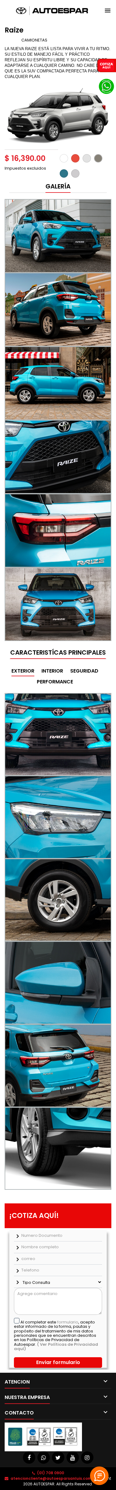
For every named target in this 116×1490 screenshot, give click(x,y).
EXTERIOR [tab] (22, 670)
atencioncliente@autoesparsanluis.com (51, 1478)
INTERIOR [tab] (52, 670)
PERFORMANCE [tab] (55, 681)
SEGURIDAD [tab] (84, 670)
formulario (67, 1322)
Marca (12, 40)
